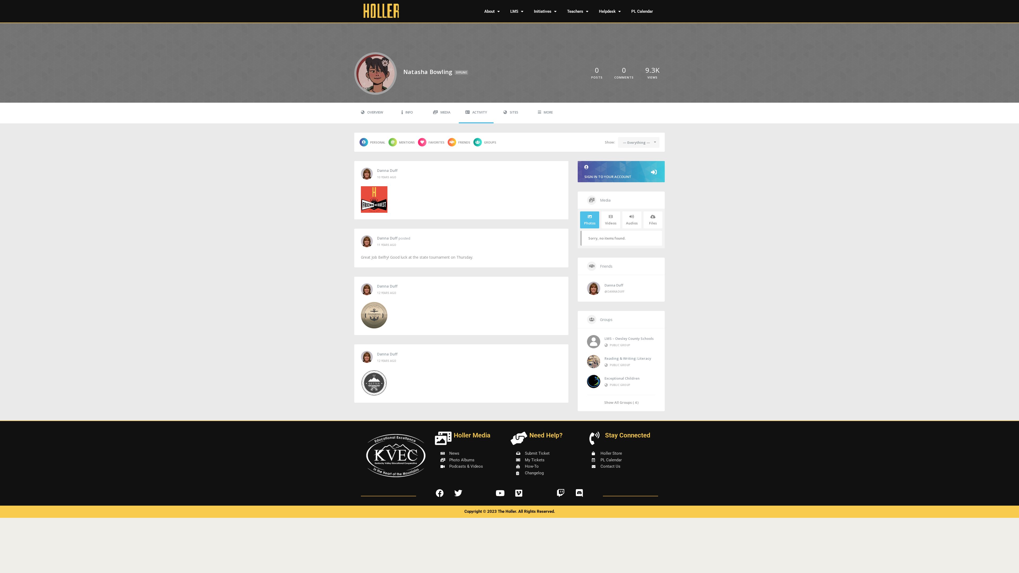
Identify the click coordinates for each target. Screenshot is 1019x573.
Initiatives (542, 11)
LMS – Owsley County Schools (629, 338)
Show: (610, 142)
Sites (514, 112)
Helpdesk (607, 11)
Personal (377, 142)
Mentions (407, 142)
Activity (479, 112)
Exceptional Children (622, 378)
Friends (464, 142)
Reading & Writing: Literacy (628, 358)
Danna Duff (387, 170)
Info (409, 112)
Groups (490, 142)
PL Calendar (642, 11)
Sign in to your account (607, 176)
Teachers (575, 11)
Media (445, 112)
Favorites (436, 142)
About (489, 11)
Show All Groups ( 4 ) (621, 402)
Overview (375, 112)
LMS (514, 11)
